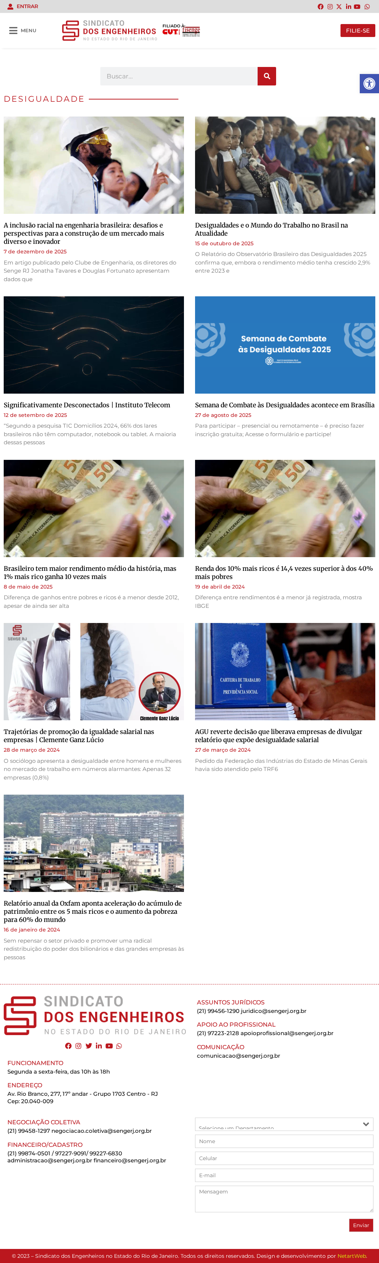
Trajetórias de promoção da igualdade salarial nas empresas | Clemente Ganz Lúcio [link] (79, 736)
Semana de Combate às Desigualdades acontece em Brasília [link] (285, 405)
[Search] (267, 76)
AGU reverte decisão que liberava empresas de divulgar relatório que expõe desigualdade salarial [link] (278, 736)
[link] (369, 83)
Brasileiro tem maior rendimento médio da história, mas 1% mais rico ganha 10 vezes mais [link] (90, 573)
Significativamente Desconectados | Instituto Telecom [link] (87, 405)
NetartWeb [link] (352, 1256)
